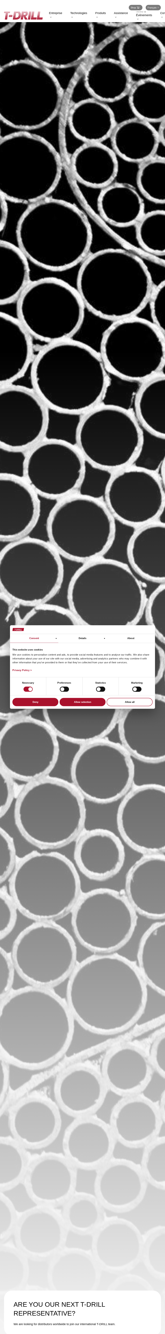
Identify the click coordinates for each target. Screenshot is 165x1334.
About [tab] (130, 638)
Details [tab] (83, 638)
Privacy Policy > (22, 670)
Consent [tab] (34, 638)
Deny (35, 702)
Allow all (130, 702)
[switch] (64, 689)
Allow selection (82, 702)
